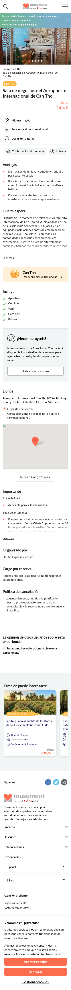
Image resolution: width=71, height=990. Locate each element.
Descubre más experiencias (40, 276)
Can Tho (16, 69)
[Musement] (35, 6)
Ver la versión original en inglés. (20, 24)
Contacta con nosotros (16, 908)
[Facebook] (47, 782)
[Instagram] (63, 782)
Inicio (6, 69)
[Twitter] (55, 782)
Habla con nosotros (35, 371)
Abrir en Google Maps (34, 477)
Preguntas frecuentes (15, 903)
